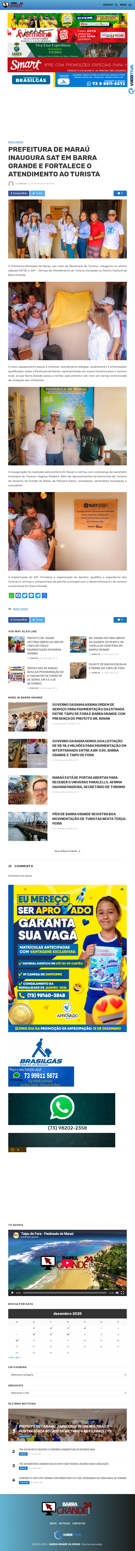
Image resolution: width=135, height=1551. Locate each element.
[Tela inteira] (122, 1292)
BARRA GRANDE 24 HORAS (64, 1544)
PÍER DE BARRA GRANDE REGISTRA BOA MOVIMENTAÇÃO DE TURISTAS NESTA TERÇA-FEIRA (89, 818)
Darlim (22, 183)
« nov (11, 1357)
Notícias (64, 1523)
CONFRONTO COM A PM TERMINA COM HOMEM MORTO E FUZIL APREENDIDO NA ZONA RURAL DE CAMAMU (73, 1478)
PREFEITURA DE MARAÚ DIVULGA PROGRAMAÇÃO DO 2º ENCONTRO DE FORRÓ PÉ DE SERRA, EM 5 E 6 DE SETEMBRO (45, 676)
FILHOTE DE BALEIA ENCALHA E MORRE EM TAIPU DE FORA (107, 666)
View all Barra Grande (65, 851)
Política (25, 1436)
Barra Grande (16, 142)
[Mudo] (117, 1292)
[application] (67, 1263)
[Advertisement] (67, 110)
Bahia (23, 1454)
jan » (18, 1357)
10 (68, 1334)
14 (17, 1340)
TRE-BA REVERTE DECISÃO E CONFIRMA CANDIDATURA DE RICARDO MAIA (57, 1449)
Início (53, 1523)
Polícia (24, 1483)
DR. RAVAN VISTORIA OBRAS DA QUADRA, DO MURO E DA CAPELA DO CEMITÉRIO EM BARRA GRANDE (107, 643)
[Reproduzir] (12, 1292)
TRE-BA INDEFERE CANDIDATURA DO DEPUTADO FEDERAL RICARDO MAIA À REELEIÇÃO (64, 1464)
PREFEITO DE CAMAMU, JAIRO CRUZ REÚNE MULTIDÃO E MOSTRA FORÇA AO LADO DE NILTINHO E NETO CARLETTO (65, 1429)
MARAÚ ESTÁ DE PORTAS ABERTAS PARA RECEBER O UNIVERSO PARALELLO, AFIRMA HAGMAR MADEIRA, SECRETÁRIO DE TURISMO (88, 782)
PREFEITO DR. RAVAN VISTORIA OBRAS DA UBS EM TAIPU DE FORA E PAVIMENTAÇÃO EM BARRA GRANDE (45, 645)
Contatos (78, 1523)
